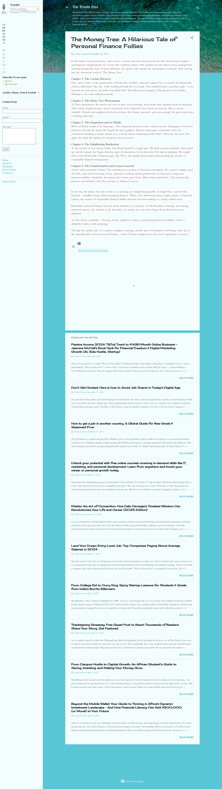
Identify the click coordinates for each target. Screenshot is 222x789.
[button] (192, 38)
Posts (9, 80)
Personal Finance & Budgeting (93, 250)
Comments (12, 83)
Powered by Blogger (134, 781)
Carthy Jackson (3, 33)
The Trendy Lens (85, 7)
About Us (7, 163)
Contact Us (7, 172)
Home (5, 160)
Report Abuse (9, 181)
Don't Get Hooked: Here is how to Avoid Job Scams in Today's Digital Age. (126, 387)
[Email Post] (79, 244)
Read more (186, 378)
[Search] (198, 8)
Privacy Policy (9, 169)
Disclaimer (7, 166)
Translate (32, 11)
